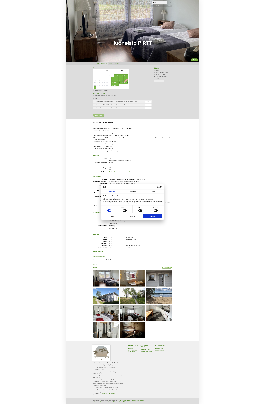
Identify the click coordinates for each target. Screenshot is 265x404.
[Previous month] (95, 71)
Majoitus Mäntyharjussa (146, 351)
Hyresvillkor (131, 347)
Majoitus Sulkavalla (160, 345)
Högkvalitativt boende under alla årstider (150, 6)
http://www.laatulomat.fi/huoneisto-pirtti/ (119, 171)
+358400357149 (97, 258)
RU (145, 2)
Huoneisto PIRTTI (166, 6)
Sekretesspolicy (117, 401)
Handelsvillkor (158, 81)
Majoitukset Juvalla (145, 349)
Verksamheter (158, 347)
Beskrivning (104, 63)
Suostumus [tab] (112, 191)
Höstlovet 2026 (159, 348)
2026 (107, 71)
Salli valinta (132, 216)
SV (140, 2)
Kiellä (112, 216)
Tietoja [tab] (153, 191)
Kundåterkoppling (159, 350)
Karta (110, 63)
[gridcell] (95, 75)
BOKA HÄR (96, 63)
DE (142, 2)
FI (135, 2)
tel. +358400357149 (125, 400)
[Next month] (127, 71)
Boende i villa (131, 351)
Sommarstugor (144, 345)
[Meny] (170, 2)
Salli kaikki (152, 216)
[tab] (122, 102)
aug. (100, 71)
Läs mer (97, 393)
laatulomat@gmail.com (99, 256)
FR (149, 2)
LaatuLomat (135, 6)
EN (138, 2)
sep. (114, 71)
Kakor (124, 401)
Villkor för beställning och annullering (102, 401)
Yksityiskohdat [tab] (132, 191)
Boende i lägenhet (132, 350)
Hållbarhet (130, 348)
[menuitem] (159, 2)
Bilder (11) (117, 63)
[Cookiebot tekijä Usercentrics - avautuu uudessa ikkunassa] (156, 187)
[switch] (125, 210)
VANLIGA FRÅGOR (133, 345)
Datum (95, 68)
